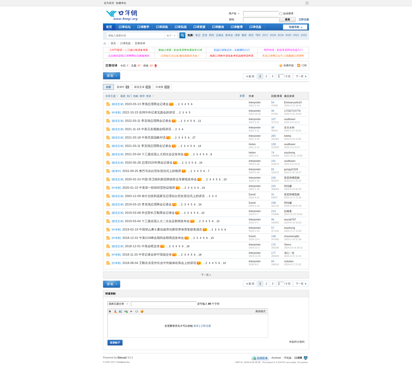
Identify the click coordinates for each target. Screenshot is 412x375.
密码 (231, 19)
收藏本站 (121, 3)
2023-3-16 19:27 (292, 172)
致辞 (244, 35)
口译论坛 (125, 27)
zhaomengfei (291, 236)
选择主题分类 (116, 303)
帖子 (169, 35)
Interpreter (255, 102)
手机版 (288, 357)
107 (273, 119)
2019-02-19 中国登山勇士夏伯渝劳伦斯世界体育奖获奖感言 (162, 229)
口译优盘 (255, 27)
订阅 (304, 65)
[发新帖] (111, 75)
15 (212, 237)
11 (199, 120)
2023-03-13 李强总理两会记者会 (147, 104)
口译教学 (143, 27)
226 (273, 177)
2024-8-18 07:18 (292, 206)
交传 (204, 35)
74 (272, 152)
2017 (265, 35)
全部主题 (110, 96)
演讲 (237, 35)
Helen (252, 144)
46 (272, 110)
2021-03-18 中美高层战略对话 (145, 137)
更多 (148, 96)
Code (137, 311)
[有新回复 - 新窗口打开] (108, 105)
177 (273, 253)
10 (218, 221)
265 (273, 135)
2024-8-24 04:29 (292, 189)
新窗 (242, 95)
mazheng (289, 152)
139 (273, 144)
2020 (288, 35)
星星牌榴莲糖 (292, 177)
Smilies (142, 311)
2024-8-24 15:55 (292, 222)
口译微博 (237, 27)
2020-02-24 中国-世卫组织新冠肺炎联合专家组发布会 (161, 179)
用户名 (232, 13)
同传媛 (288, 186)
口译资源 (199, 27)
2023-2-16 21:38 (292, 239)
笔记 (197, 35)
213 (273, 211)
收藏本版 (288, 65)
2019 (281, 35)
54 (272, 102)
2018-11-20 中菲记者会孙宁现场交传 (147, 254)
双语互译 (142, 87)
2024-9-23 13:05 (292, 139)
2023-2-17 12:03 (292, 231)
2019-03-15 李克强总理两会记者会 (148, 204)
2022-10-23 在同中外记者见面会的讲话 (148, 112)
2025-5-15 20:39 (292, 114)
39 (272, 127)
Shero (287, 244)
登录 (196, 325)
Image (120, 311)
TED (258, 35)
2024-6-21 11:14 (292, 256)
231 (273, 161)
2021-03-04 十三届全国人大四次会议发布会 (154, 154)
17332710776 (292, 110)
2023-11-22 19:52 (293, 214)
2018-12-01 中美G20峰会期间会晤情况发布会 (153, 237)
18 (187, 246)
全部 (108, 87)
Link (126, 311)
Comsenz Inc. (123, 362)
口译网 (104, 43)
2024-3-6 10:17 (292, 122)
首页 (109, 27)
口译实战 (181, 27)
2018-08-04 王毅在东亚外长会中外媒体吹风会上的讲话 (159, 263)
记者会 (220, 35)
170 (273, 244)
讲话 (251, 35)
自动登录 (288, 13)
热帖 (135, 96)
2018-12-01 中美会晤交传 (142, 246)
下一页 (299, 76)
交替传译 (140, 43)
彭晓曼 (288, 211)
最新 (123, 96)
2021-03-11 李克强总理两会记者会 (148, 146)
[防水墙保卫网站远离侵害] (305, 357)
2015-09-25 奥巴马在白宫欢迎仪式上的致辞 (151, 171)
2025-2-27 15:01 (292, 130)
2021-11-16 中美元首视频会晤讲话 (148, 129)
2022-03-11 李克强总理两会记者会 (148, 120)
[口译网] (121, 20)
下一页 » (206, 274)
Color (115, 311)
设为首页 (109, 3)
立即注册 (304, 19)
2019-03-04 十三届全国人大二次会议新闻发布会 (157, 221)
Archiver (276, 357)
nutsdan (289, 261)
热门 (129, 96)
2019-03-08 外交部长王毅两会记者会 (150, 212)
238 (273, 202)
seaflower (289, 119)
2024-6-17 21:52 (292, 264)
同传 (211, 35)
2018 (273, 35)
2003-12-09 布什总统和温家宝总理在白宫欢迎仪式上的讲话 (165, 196)
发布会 (229, 35)
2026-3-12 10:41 (292, 105)
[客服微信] (260, 357)
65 (272, 169)
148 (273, 236)
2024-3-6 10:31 (292, 164)
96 (272, 219)
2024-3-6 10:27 (292, 147)
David (252, 194)
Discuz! (122, 357)
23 (225, 179)
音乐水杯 (289, 127)
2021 (296, 35)
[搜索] (182, 35)
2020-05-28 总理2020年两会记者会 (149, 162)
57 (272, 227)
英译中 (122, 87)
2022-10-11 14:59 (293, 155)
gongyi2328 (291, 169)
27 (193, 137)
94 (272, 261)
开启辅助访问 (303, 3)
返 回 (251, 76)
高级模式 (260, 311)
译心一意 (289, 253)
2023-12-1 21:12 (292, 180)
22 (202, 212)
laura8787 (290, 219)
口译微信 (218, 27)
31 (272, 194)
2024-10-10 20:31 (293, 247)
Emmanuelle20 (293, 102)
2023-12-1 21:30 (292, 197)
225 (273, 186)
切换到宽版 (306, 3)
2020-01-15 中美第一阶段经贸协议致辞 (148, 187)
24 (200, 162)
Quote (131, 311)
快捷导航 (294, 27)
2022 (304, 35)
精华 (142, 96)
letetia (287, 135)
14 (199, 146)
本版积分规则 (296, 341)
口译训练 (162, 27)
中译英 (162, 87)
